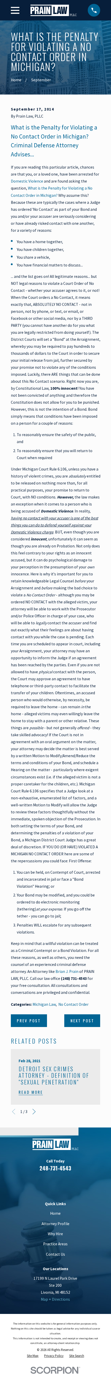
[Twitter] (74, 1183)
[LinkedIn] (49, 1183)
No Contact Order (73, 1004)
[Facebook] (36, 1183)
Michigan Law (44, 1004)
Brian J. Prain (67, 971)
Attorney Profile (55, 1223)
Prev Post (29, 1020)
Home (55, 1213)
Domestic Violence (27, 181)
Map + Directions (55, 1299)
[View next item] (34, 1112)
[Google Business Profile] (62, 1183)
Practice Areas (55, 1243)
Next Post (82, 1020)
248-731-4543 (55, 1168)
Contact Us (55, 1254)
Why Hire (55, 1233)
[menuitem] (32, 1356)
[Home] (53, 10)
